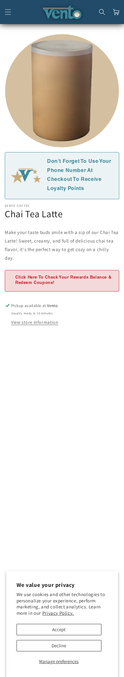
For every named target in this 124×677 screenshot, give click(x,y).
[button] (8, 12)
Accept (58, 629)
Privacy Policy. (58, 613)
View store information (34, 322)
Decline (59, 646)
